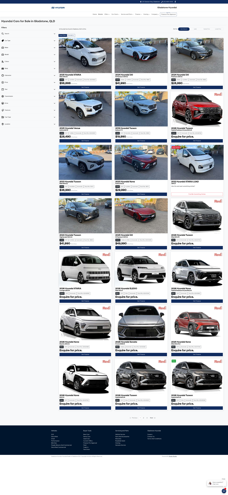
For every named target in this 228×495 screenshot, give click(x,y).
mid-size (54, 443)
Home (95, 14)
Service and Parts (126, 14)
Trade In (85, 447)
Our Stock (115, 14)
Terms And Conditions (154, 439)
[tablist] (201, 29)
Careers (149, 434)
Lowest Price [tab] (218, 29)
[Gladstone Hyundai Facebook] (175, 2)
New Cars (86, 434)
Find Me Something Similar (197, 194)
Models (100, 14)
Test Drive (86, 449)
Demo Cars (86, 436)
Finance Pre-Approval (168, 14)
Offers (106, 14)
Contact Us (150, 436)
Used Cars (86, 439)
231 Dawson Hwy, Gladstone (151, 1)
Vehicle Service (120, 434)
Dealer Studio (173, 456)
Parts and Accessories (122, 436)
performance (55, 441)
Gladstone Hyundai (167, 8)
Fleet (85, 445)
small (53, 439)
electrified (54, 436)
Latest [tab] (195, 29)
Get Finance (85, 87)
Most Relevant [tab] (184, 29)
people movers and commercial (61, 445)
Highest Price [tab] (207, 29)
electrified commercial (58, 447)
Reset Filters (62, 35)
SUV (52, 434)
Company (154, 14)
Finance (137, 14)
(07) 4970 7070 (168, 1)
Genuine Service (120, 445)
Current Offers (88, 441)
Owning (145, 14)
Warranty (118, 439)
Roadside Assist (120, 441)
